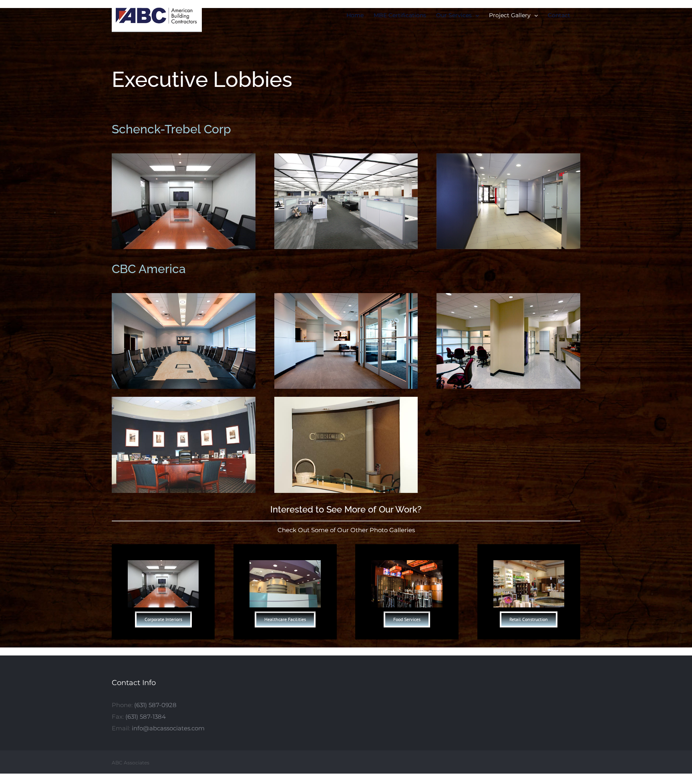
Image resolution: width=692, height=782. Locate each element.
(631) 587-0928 (155, 705)
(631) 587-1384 (145, 716)
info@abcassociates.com (168, 728)
